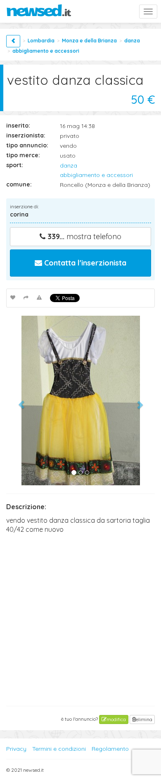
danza (132, 40)
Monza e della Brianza (89, 40)
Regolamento (110, 748)
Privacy (16, 748)
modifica (116, 719)
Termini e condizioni (59, 748)
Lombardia (41, 40)
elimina (144, 719)
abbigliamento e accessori (45, 51)
